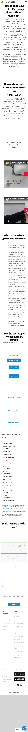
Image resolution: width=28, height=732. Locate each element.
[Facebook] (15, 685)
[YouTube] (21, 685)
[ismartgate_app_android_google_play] (19, 674)
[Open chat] (24, 728)
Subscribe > (18, 669)
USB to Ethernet (6, 508)
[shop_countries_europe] (14, 370)
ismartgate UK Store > (14, 422)
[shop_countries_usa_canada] (14, 363)
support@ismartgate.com (18, 597)
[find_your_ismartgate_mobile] (14, 530)
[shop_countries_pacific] (14, 378)
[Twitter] (18, 685)
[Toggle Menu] (26, 2)
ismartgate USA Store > (14, 397)
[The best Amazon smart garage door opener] (14, 390)
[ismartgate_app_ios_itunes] (19, 679)
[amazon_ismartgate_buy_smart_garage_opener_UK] (14, 415)
